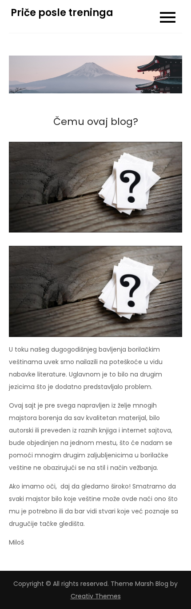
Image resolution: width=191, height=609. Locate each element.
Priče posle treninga (62, 13)
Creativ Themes (96, 596)
